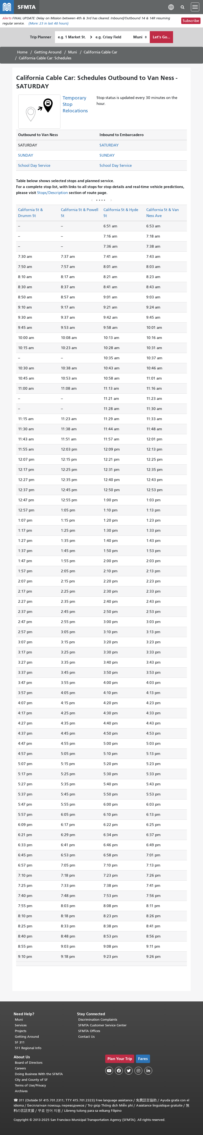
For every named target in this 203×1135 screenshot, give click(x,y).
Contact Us (86, 1037)
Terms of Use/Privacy (30, 1085)
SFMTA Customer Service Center (102, 1025)
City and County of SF (31, 1080)
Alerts (6, 18)
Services (20, 1025)
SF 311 (20, 1042)
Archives (21, 1091)
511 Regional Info (28, 1048)
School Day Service (34, 165)
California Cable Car (100, 52)
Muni (72, 52)
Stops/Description (52, 193)
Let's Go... (161, 37)
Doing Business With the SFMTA (39, 1074)
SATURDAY (109, 145)
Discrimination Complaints (97, 1019)
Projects (20, 1031)
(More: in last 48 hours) (48, 23)
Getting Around (47, 52)
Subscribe (191, 21)
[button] (171, 7)
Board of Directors (28, 1063)
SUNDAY (25, 155)
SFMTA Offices (89, 1031)
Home (22, 52)
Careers (20, 1068)
